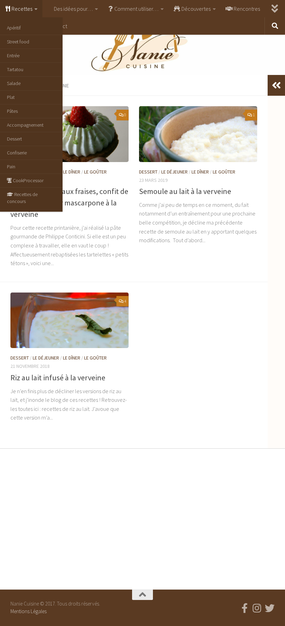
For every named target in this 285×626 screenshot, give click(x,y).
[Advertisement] (142, 517)
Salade (14, 83)
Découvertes (195, 8)
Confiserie (17, 153)
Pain (11, 166)
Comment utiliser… (135, 8)
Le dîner (71, 172)
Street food (18, 42)
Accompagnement (25, 125)
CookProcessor (27, 180)
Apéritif (14, 28)
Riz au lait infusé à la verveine (57, 377)
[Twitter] (270, 608)
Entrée (13, 55)
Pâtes (12, 111)
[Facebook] (245, 608)
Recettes (21, 8)
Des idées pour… (73, 8)
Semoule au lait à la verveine (185, 191)
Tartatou (15, 69)
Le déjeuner (174, 172)
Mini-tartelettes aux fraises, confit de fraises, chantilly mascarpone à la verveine (69, 202)
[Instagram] (257, 608)
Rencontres (246, 8)
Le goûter (95, 172)
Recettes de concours (22, 197)
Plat (11, 97)
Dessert (14, 139)
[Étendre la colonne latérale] (276, 85)
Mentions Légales (28, 611)
